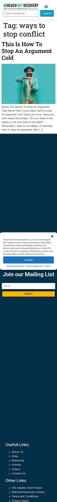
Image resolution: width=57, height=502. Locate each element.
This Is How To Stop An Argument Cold (27, 50)
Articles (16, 464)
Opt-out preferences (16, 266)
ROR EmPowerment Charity (28, 492)
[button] (52, 236)
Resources (18, 460)
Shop (15, 456)
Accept (28, 259)
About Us (17, 451)
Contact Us (18, 473)
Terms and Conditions (25, 496)
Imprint (47, 266)
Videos (16, 469)
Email (5, 281)
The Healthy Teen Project (27, 487)
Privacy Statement (34, 266)
